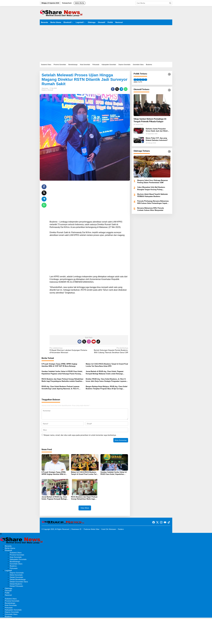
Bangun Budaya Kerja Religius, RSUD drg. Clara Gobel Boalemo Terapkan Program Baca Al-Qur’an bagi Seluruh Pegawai (106, 388)
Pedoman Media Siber (91, 529)
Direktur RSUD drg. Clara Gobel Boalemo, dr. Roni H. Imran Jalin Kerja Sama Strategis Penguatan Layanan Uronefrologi (106, 380)
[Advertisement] (106, 43)
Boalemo (44, 90)
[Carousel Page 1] (135, 80)
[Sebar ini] (113, 89)
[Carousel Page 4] (143, 80)
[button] (170, 3)
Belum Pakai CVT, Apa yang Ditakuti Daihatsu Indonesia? (157, 139)
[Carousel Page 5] (145, 80)
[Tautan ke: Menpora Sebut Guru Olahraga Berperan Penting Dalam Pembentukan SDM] (152, 166)
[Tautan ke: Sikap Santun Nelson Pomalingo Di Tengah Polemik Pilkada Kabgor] (152, 105)
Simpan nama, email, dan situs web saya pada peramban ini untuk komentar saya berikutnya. (80, 435)
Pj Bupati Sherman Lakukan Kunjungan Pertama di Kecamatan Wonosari (68, 350)
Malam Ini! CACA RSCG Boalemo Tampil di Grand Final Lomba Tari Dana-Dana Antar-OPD (107, 365)
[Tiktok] (98, 342)
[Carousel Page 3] (140, 80)
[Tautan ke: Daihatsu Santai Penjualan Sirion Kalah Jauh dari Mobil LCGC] (139, 131)
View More (84, 508)
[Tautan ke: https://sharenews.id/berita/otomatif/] (169, 90)
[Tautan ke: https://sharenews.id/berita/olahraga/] (169, 151)
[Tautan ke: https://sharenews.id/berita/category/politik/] (169, 74)
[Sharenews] (61, 13)
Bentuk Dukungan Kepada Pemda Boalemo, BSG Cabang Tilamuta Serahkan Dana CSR (111, 350)
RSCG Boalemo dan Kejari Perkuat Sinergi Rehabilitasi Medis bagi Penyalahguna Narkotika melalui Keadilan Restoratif (62, 380)
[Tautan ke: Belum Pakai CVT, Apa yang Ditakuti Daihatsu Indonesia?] (139, 140)
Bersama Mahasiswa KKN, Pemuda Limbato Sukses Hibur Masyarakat (150, 209)
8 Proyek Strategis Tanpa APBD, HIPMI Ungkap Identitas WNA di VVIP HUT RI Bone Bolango (59, 365)
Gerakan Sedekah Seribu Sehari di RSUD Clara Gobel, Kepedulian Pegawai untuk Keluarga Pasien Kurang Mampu (62, 372)
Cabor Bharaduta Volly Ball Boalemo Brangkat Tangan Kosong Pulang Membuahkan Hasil (151, 188)
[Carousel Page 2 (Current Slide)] (137, 80)
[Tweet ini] (117, 89)
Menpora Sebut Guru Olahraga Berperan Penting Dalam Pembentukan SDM (152, 181)
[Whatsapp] (125, 89)
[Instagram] (89, 342)
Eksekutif (50, 90)
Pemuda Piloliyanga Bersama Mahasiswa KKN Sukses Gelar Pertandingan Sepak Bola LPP (153, 202)
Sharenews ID (76, 529)
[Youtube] (94, 342)
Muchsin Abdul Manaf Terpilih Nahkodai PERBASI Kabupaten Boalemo (152, 195)
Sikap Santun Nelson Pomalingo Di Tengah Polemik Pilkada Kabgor (150, 120)
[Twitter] (84, 342)
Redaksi (121, 529)
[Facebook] (79, 342)
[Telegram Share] (121, 89)
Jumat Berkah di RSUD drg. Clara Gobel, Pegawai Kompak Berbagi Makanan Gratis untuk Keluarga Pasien (104, 372)
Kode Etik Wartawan (108, 529)
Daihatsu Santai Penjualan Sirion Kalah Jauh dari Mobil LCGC (157, 130)
